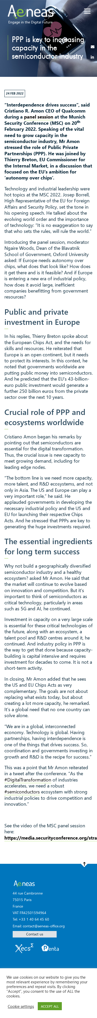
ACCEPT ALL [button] (50, 1006)
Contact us (34, 934)
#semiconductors (22, 792)
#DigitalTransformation (27, 780)
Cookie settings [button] (21, 1006)
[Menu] (87, 11)
